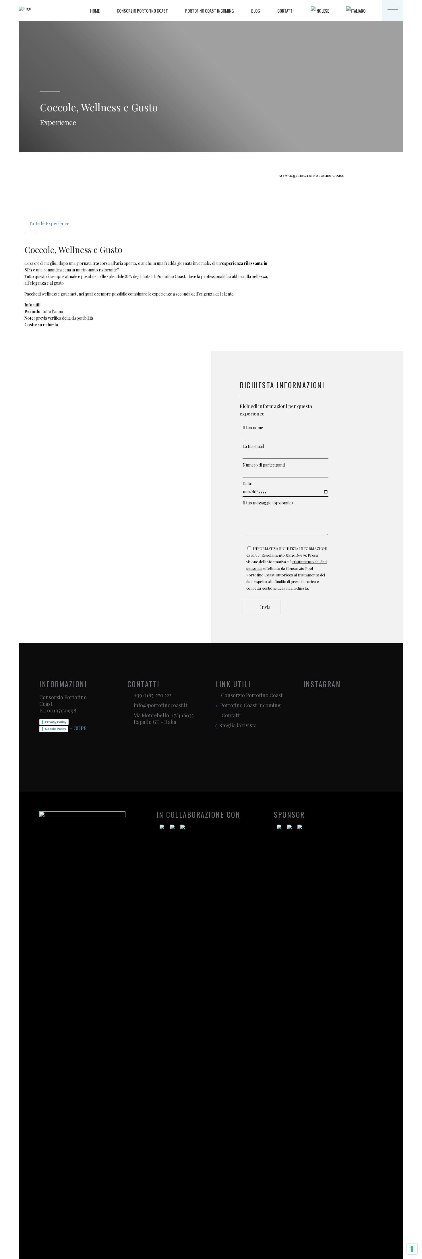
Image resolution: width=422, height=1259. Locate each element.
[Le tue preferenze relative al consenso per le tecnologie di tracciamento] (411, 1249)
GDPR (80, 728)
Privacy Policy (55, 722)
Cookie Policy (55, 729)
